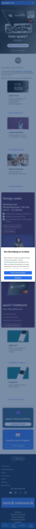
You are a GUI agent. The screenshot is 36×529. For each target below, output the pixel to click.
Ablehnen (18, 278)
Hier (27, 262)
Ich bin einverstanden (18, 273)
